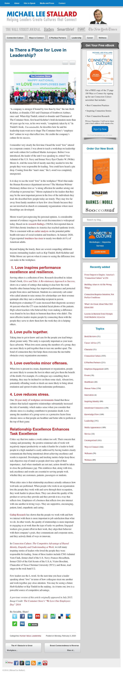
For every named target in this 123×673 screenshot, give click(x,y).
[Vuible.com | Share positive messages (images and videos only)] (14, 625)
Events (87, 375)
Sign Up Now (100, 129)
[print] (72, 62)
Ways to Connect (36, 37)
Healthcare (88, 381)
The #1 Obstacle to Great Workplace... (19, 648)
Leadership (76, 37)
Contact (62, 3)
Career (90, 37)
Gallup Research (18, 514)
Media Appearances (92, 427)
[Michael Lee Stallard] (42, 16)
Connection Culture (15, 37)
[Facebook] (22, 616)
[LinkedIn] (30, 616)
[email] (65, 62)
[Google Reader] (68, 616)
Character (88, 349)
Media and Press (47, 3)
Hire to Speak (29, 3)
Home (7, 3)
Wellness (102, 37)
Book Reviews (90, 336)
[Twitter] (14, 616)
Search (85, 219)
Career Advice (90, 342)
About (16, 3)
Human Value (25, 635)
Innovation (89, 394)
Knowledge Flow (91, 414)
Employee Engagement (94, 368)
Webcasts (88, 453)
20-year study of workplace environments (34, 399)
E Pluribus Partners (57, 37)
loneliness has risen (34, 238)
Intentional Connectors (94, 407)
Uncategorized (90, 440)
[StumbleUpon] (53, 616)
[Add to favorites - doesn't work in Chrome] (45, 616)
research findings (36, 223)
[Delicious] (60, 616)
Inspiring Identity (91, 401)
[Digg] (22, 623)
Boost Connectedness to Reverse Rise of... (64, 648)
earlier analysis (41, 231)
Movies (87, 433)
